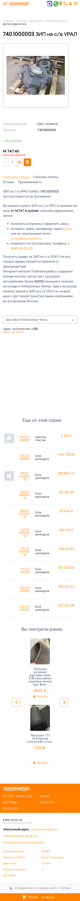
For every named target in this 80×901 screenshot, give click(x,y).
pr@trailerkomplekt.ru (26, 238)
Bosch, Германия (52, 857)
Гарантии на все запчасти (20, 835)
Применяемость (30, 182)
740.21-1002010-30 (24, 551)
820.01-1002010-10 (24, 514)
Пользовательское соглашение (23, 842)
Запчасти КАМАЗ (14, 857)
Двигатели (10, 863)
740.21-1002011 (25, 571)
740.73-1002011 (25, 608)
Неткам (65, 888)
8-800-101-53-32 (12, 820)
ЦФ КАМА (9, 875)
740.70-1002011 (25, 589)
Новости (47, 802)
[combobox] (40, 319)
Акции (45, 796)
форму (68, 229)
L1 (42, 869)
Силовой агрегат (14, 851)
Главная (8, 20)
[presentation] (16, 702)
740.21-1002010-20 (24, 533)
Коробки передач (14, 869)
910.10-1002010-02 (24, 476)
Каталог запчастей (29, 20)
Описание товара (16, 177)
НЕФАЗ (45, 851)
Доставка (10, 802)
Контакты (10, 808)
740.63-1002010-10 (24, 495)
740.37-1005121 (25, 438)
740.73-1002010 (25, 457)
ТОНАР (46, 863)
